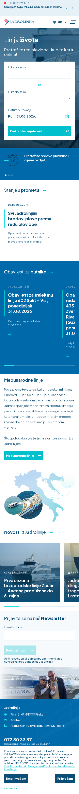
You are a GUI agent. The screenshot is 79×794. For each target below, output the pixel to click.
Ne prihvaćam (16, 778)
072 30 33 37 (18, 739)
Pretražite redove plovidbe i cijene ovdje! (46, 158)
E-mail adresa (13, 627)
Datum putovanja (20, 109)
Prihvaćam (65, 778)
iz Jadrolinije (25, 532)
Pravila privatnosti (15, 766)
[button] (67, 8)
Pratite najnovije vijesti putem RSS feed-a (38, 725)
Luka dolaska (17, 91)
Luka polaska (17, 67)
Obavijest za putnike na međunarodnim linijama (33, 6)
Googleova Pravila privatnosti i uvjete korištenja (39, 767)
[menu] (73, 22)
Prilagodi (10, 788)
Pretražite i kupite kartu (27, 131)
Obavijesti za (25, 271)
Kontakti (16, 720)
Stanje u (21, 190)
